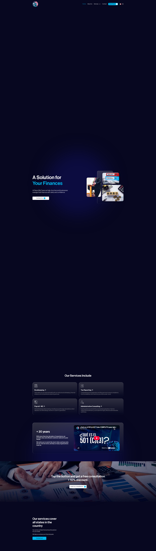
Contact (104, 4)
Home (84, 4)
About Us (89, 4)
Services (96, 4)
